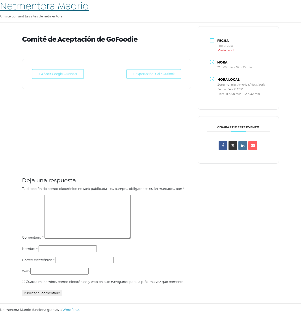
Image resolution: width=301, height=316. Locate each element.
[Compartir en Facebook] (223, 145)
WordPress (71, 310)
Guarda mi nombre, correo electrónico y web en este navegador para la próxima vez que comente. (105, 282)
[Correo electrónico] (252, 145)
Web (26, 271)
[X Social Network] (233, 145)
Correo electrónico (38, 260)
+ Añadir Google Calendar (58, 74)
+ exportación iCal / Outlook (154, 74)
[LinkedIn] (242, 145)
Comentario (33, 237)
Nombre (30, 249)
